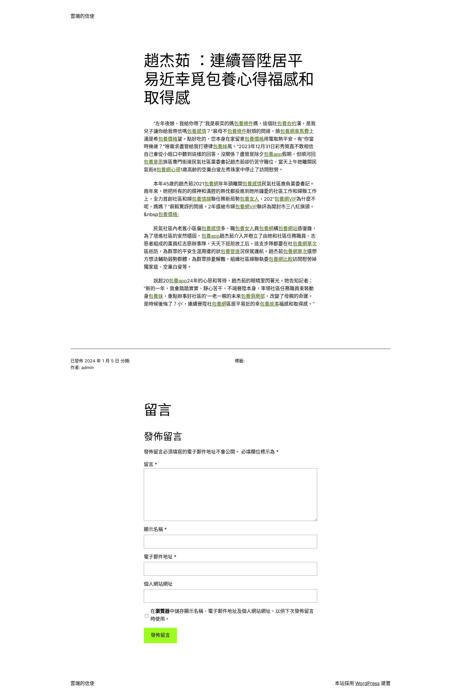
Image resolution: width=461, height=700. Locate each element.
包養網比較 (281, 259)
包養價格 (167, 139)
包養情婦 (201, 199)
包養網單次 (305, 243)
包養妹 (220, 146)
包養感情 (196, 131)
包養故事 (269, 304)
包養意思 (153, 162)
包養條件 (243, 123)
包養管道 (230, 251)
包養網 (211, 184)
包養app (273, 154)
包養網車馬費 (294, 131)
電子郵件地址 (160, 557)
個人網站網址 (158, 584)
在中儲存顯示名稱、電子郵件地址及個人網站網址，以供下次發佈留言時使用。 (232, 615)
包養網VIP (285, 199)
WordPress (367, 683)
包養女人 (249, 199)
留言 (150, 464)
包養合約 (286, 123)
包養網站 (287, 228)
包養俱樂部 (253, 296)
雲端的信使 (82, 16)
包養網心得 (168, 169)
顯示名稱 (155, 529)
